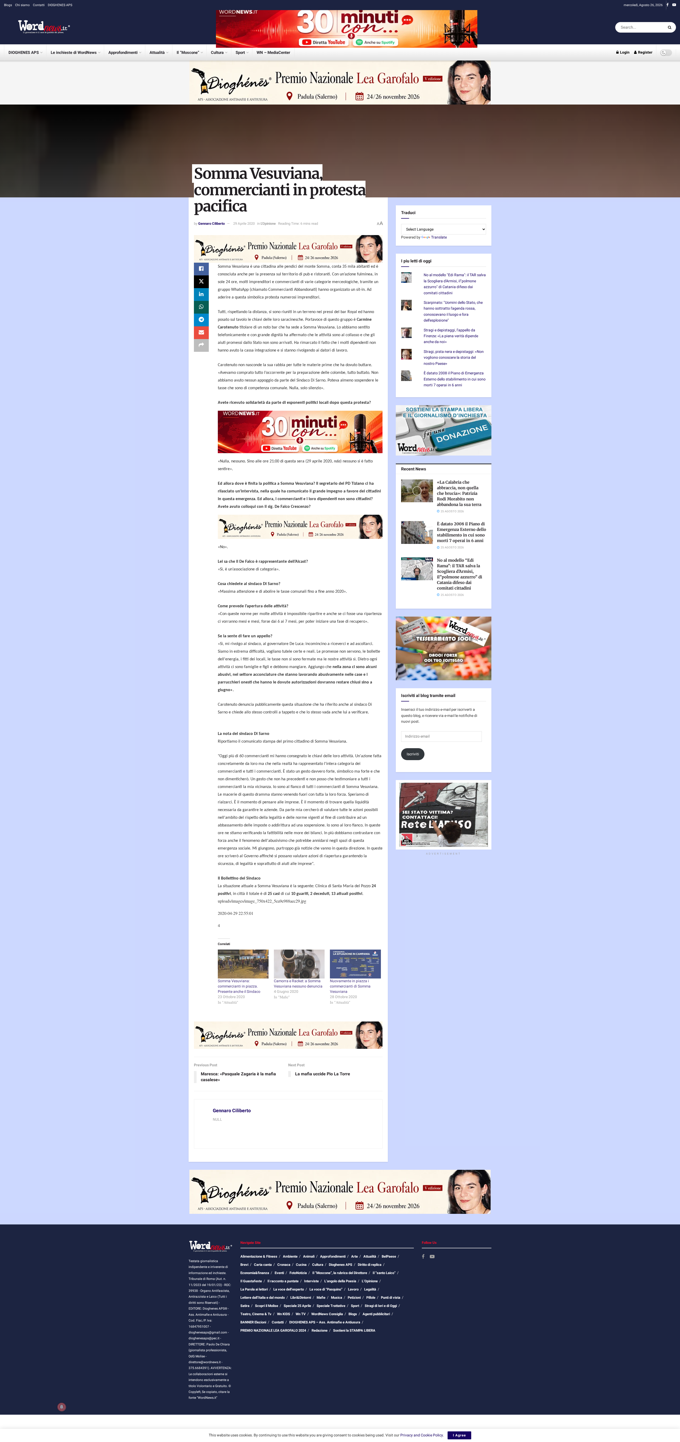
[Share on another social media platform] (201, 345)
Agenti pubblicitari (376, 1314)
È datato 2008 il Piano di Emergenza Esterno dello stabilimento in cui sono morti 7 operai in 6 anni (455, 379)
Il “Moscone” (188, 52)
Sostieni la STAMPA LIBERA (354, 1330)
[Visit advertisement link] (346, 27)
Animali (308, 1256)
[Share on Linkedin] (201, 294)
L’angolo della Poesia (340, 1281)
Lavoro (353, 1289)
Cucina (301, 1264)
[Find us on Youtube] (674, 5)
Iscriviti (413, 754)
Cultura (217, 52)
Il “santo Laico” (384, 1272)
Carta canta (263, 1264)
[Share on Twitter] (201, 281)
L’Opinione (370, 1281)
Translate (439, 237)
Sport (240, 52)
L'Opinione (268, 223)
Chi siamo (22, 5)
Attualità (157, 52)
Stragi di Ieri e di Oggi (381, 1305)
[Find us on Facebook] (667, 5)
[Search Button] (670, 27)
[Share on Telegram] (201, 320)
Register (644, 52)
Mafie (321, 1297)
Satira (244, 1305)
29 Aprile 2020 (244, 223)
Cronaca (283, 1264)
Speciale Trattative (331, 1305)
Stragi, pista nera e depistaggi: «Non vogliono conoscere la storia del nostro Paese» (454, 357)
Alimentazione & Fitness (258, 1256)
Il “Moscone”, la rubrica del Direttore (339, 1272)
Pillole (370, 1297)
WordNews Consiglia (327, 1314)
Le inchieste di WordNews (74, 52)
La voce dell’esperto (288, 1289)
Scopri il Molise (266, 1305)
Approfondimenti (123, 52)
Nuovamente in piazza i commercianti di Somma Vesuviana (350, 986)
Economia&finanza (254, 1272)
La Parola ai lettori (254, 1289)
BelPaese (389, 1256)
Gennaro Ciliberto (211, 223)
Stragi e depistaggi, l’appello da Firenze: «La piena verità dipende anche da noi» (451, 336)
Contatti (39, 5)
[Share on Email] (201, 332)
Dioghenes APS (340, 1264)
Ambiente (290, 1256)
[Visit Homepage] (37, 27)
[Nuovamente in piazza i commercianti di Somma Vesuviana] (355, 964)
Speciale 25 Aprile (297, 1305)
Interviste (311, 1281)
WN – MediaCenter (273, 52)
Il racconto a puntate (283, 1281)
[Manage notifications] (61, 1407)
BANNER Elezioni (253, 1322)
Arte (354, 1256)
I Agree (459, 1435)
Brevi (244, 1264)
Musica (336, 1297)
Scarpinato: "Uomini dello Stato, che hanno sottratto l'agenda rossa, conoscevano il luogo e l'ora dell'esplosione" (453, 311)
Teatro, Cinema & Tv (255, 1314)
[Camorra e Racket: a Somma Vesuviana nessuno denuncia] (299, 964)
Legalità (370, 1289)
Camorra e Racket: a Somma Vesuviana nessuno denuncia (298, 983)
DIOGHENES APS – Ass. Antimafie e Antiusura (324, 1322)
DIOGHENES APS (60, 5)
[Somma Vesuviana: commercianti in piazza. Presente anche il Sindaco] (243, 964)
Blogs (8, 5)
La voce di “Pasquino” (325, 1289)
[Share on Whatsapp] (201, 307)
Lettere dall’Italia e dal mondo (262, 1297)
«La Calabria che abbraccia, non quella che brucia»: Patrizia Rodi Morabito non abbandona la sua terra (459, 493)
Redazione (320, 1330)
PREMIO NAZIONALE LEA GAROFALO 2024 (273, 1330)
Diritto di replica (369, 1264)
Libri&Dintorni (300, 1297)
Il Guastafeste (251, 1281)
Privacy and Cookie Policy (421, 1435)
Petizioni (354, 1297)
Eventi (279, 1272)
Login (624, 52)
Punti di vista (390, 1297)
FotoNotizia (298, 1272)
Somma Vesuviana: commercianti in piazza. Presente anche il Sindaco (239, 986)
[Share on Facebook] (201, 269)
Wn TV (301, 1314)
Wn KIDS (283, 1314)
